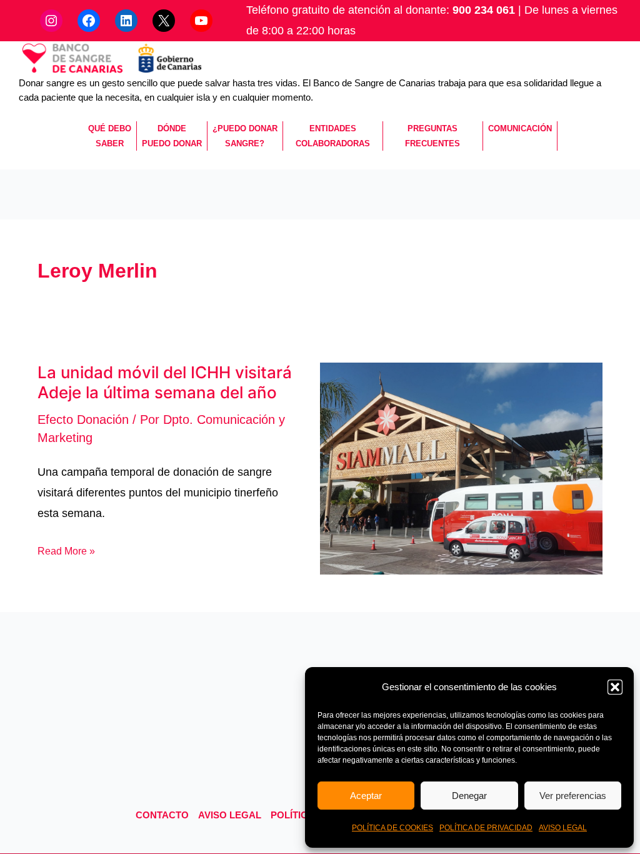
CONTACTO (162, 815)
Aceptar (366, 795)
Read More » (66, 551)
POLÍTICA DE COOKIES (392, 827)
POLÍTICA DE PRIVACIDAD (485, 827)
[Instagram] (51, 20)
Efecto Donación (83, 419)
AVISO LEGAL (563, 827)
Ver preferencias (572, 795)
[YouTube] (201, 20)
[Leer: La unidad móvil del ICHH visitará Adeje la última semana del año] (461, 468)
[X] (163, 20)
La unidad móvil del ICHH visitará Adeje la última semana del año (165, 382)
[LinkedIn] (126, 20)
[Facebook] (89, 20)
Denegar (469, 795)
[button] (615, 687)
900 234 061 (483, 10)
